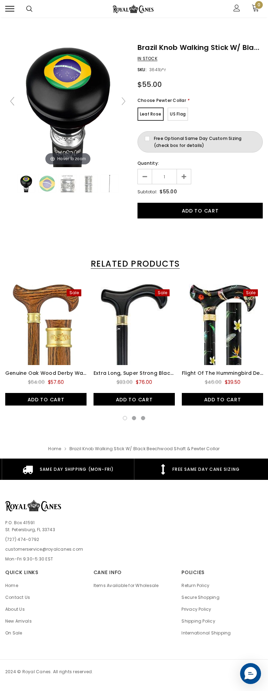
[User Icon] (236, 9)
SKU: (142, 70)
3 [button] (143, 418)
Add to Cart (46, 399)
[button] (250, 673)
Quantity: (148, 163)
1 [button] (125, 418)
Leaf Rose (150, 114)
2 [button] (134, 418)
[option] (46, 345)
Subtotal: (147, 192)
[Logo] (133, 8)
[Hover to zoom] (68, 104)
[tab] (134, 263)
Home (54, 449)
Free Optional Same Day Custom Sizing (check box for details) (198, 141)
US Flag (178, 114)
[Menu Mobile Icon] (9, 9)
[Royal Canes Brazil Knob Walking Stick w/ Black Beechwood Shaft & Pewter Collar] (26, 183)
